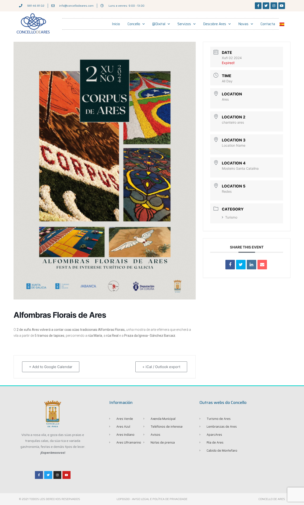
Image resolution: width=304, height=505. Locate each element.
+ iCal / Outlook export (161, 367)
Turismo (231, 217)
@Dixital (158, 24)
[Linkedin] (251, 264)
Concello (134, 24)
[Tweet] (241, 264)
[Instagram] (274, 5)
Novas (243, 24)
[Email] (262, 264)
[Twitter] (266, 5)
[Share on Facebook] (230, 264)
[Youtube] (281, 5)
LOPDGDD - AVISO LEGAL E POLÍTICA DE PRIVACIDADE (152, 499)
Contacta (268, 24)
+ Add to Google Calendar (50, 367)
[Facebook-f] (258, 5)
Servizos (184, 24)
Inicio (116, 24)
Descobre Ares (214, 24)
